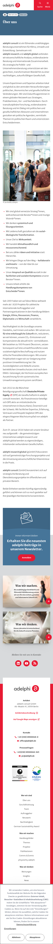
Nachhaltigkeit (26, 822)
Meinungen (26, 872)
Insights (26, 876)
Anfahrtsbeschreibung (25, 713)
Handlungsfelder (26, 838)
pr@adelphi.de (27, 756)
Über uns (26, 800)
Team (26, 809)
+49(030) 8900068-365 (28, 752)
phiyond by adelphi (26, 860)
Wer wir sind (12, 15)
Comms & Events (26, 855)
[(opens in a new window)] (36, 780)
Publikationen (26, 851)
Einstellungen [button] (10, 928)
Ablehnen (16, 937)
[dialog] (26, 914)
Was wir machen (26, 833)
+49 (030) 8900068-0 (27, 737)
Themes (26, 842)
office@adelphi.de (28, 741)
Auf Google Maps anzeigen (25, 719)
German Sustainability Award (26, 826)
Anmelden (26, 557)
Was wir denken (26, 867)
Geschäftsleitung (26, 805)
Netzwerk (26, 818)
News (26, 880)
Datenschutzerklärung (26, 924)
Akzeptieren (35, 937)
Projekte (26, 847)
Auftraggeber (26, 813)
